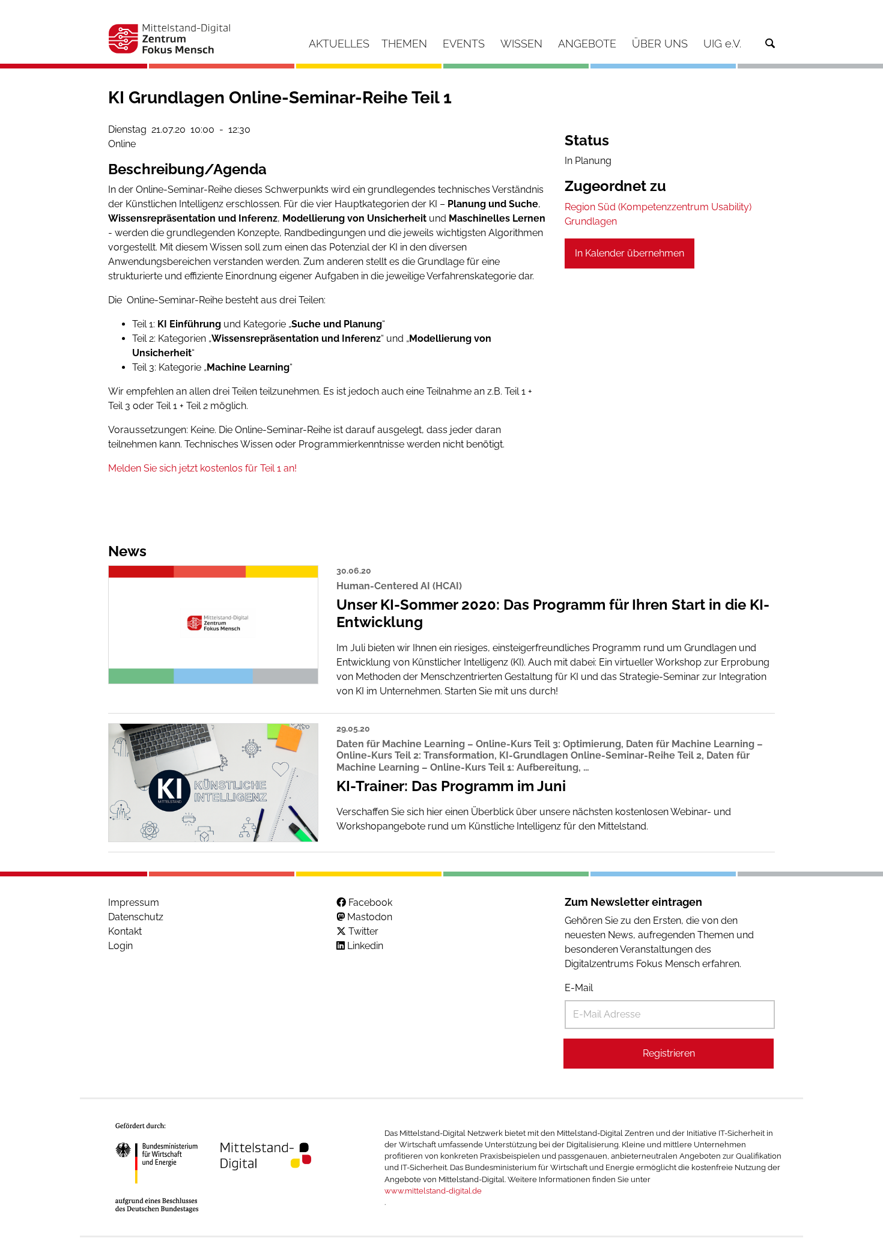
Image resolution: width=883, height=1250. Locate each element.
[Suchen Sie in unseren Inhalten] (770, 43)
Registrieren (669, 1053)
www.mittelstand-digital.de (433, 1190)
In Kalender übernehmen (629, 253)
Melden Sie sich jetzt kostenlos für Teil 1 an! (202, 468)
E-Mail (579, 988)
